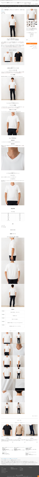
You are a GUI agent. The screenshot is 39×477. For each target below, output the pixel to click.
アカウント (33, 0)
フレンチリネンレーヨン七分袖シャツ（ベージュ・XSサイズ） (19, 436)
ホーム (1, 7)
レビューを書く (19, 420)
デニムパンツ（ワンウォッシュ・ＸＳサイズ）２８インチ (32, 436)
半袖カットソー (9, 7)
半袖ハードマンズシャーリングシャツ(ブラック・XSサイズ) (7, 436)
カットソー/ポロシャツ (5, 7)
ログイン (37, 0)
